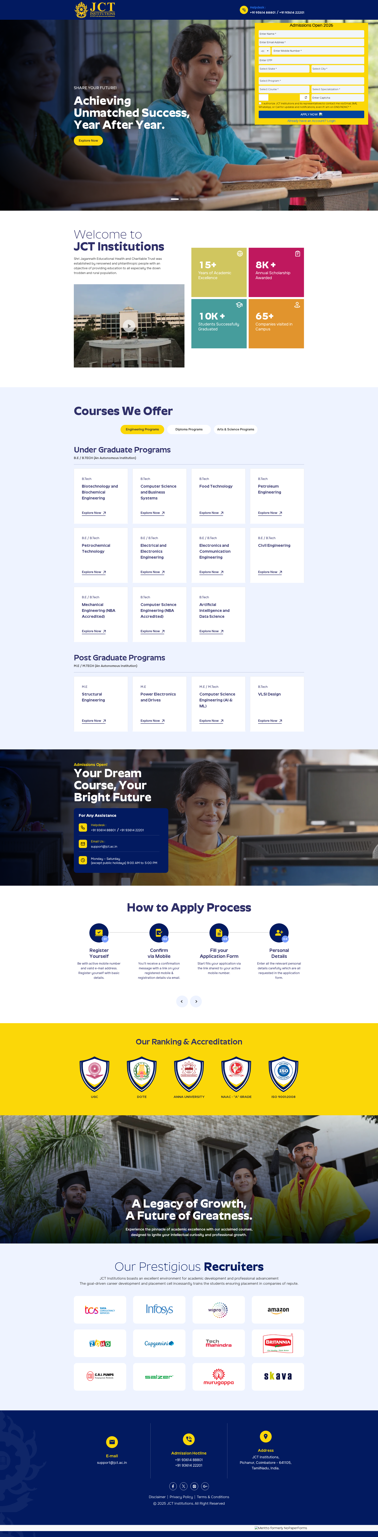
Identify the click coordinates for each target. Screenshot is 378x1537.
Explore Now (88, 140)
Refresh (306, 97)
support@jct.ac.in (104, 846)
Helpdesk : (258, 7)
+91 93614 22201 (291, 12)
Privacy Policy (181, 1497)
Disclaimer (157, 1497)
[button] (175, 199)
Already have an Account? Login (311, 121)
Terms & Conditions (213, 1497)
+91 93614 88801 (262, 12)
